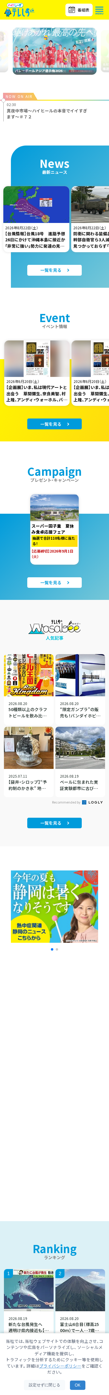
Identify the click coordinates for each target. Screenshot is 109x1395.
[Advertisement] (54, 1033)
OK (78, 1385)
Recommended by (66, 802)
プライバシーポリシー (60, 1366)
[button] (52, 949)
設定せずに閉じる (44, 1385)
